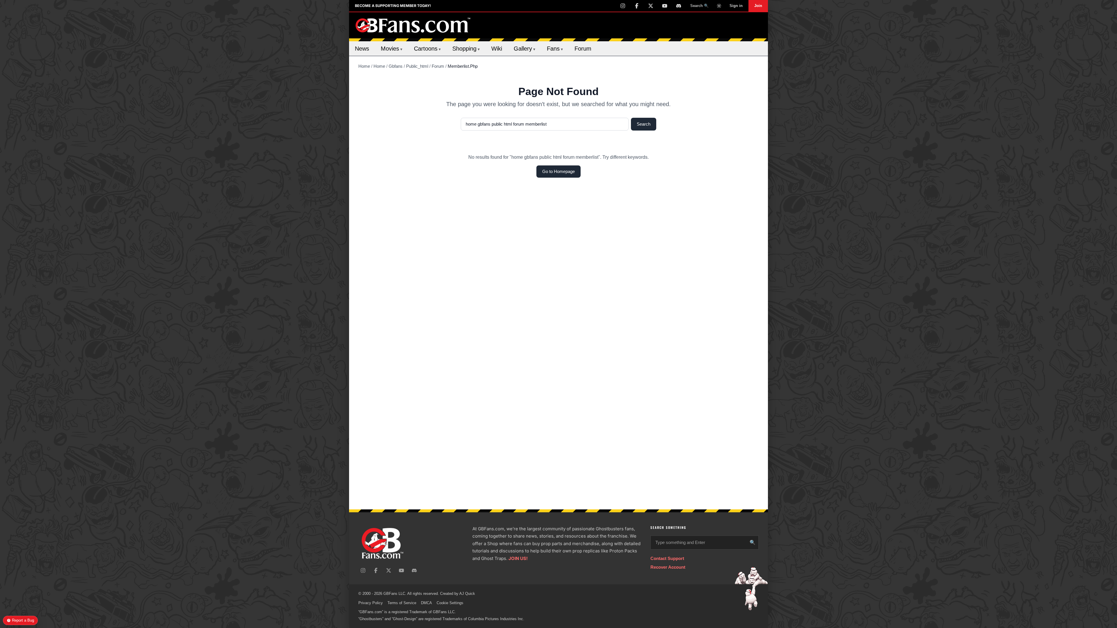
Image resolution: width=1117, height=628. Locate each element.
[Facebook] (637, 6)
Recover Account (667, 567)
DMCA (426, 603)
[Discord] (678, 6)
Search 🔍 (699, 5)
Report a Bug (23, 620)
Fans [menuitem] (555, 48)
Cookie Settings (450, 603)
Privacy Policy (370, 603)
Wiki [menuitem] (496, 48)
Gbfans (396, 66)
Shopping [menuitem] (466, 48)
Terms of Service (401, 603)
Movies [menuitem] (391, 48)
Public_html (417, 66)
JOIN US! (518, 558)
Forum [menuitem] (582, 48)
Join (758, 5)
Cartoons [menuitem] (427, 48)
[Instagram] (623, 6)
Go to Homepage (558, 171)
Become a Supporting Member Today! (393, 5)
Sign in (736, 5)
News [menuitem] (362, 48)
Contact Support (667, 558)
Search (643, 124)
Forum (438, 66)
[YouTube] (664, 6)
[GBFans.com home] (413, 25)
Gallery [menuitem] (524, 48)
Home (364, 66)
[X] (651, 6)
